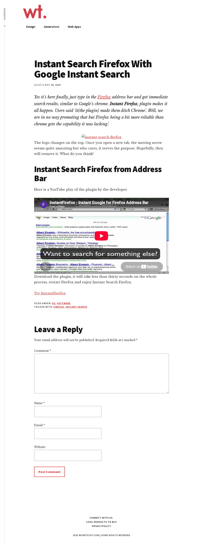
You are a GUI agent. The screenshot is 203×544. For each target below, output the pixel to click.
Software (64, 303)
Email (39, 425)
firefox (59, 306)
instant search (76, 306)
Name (39, 403)
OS (53, 303)
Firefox (104, 97)
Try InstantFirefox (50, 293)
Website (39, 447)
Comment (42, 351)
